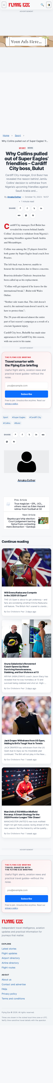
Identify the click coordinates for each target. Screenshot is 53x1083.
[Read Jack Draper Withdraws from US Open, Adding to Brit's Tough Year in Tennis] (26, 715)
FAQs (4, 989)
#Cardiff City (35, 417)
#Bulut (17, 423)
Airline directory (10, 962)
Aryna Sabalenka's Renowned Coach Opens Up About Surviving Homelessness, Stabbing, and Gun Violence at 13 (21, 668)
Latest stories (9, 948)
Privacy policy (9, 993)
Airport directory (11, 958)
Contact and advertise (14, 984)
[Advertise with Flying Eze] (26, 41)
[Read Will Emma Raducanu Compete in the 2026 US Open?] (26, 567)
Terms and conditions (13, 998)
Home (6, 135)
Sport (18, 135)
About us (6, 979)
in (41, 208)
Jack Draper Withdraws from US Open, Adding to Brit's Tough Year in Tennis (24, 742)
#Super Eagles (18, 417)
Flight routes (8, 967)
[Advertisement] (26, 101)
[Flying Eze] (19, 4)
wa (19, 215)
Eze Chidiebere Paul (15, 612)
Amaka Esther (14, 197)
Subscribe (26, 394)
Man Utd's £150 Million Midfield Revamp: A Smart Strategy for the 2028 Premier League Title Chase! (22, 814)
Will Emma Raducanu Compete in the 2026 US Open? (20, 594)
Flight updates (9, 953)
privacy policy (11, 403)
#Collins (6, 423)
